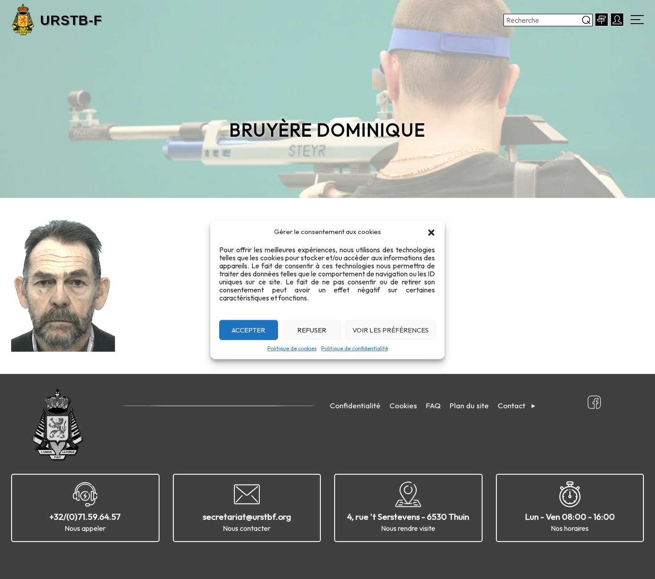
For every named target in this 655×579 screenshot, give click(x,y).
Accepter (248, 329)
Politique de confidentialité (354, 348)
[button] (431, 231)
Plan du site (469, 405)
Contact (511, 405)
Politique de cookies (292, 348)
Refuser (311, 329)
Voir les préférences (390, 329)
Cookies (403, 405)
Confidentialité (355, 405)
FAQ (433, 405)
